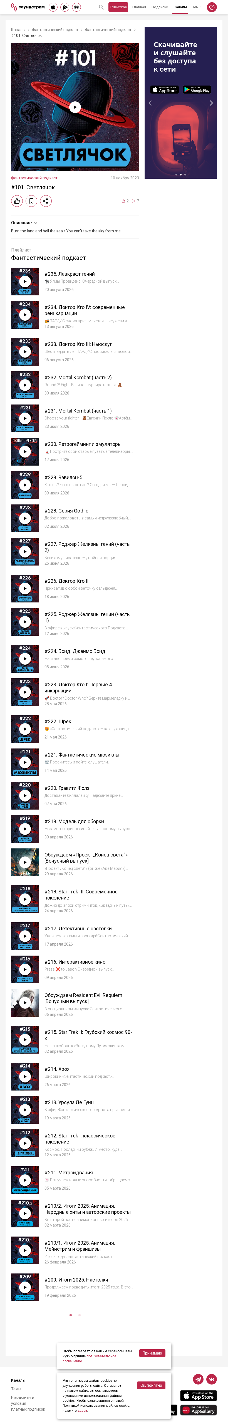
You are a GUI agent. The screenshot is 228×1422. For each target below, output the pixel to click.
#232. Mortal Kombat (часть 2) (78, 377)
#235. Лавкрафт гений (69, 274)
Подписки (160, 7)
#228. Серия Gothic (66, 511)
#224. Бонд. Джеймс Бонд (74, 651)
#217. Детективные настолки (78, 928)
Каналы (180, 7)
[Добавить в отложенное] (31, 201)
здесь (82, 1411)
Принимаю (152, 1353)
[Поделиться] (46, 201)
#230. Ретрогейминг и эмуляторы (83, 444)
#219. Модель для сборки (74, 821)
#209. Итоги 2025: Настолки (76, 1280)
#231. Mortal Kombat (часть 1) (78, 411)
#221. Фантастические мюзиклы (82, 755)
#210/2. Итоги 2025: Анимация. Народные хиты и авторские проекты (87, 1209)
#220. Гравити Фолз (67, 788)
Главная (139, 7)
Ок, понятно (151, 1385)
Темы (196, 7)
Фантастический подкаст (55, 29)
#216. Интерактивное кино (74, 962)
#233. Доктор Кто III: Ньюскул (78, 344)
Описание (21, 222)
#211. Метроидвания (68, 1172)
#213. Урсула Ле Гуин (69, 1102)
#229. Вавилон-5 (63, 477)
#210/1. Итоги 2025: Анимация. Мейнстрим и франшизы (79, 1246)
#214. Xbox (57, 1069)
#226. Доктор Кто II (66, 581)
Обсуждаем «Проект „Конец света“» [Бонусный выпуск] (86, 858)
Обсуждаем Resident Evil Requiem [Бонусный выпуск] (83, 998)
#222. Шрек (57, 721)
